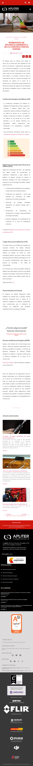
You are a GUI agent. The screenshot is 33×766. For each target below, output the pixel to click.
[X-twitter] (18, 661)
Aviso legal (15, 764)
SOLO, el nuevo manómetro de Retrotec (15, 471)
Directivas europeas (8, 362)
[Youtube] (14, 661)
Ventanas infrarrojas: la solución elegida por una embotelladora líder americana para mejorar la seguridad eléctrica (16, 606)
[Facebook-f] (22, 661)
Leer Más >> (4, 596)
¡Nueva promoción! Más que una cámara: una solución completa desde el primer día (15, 593)
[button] (3, 2)
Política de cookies (27, 764)
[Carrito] (29, 3)
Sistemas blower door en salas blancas (15, 504)
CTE (13, 282)
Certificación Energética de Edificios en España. (16, 134)
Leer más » (5, 450)
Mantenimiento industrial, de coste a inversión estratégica (14, 599)
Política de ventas (21, 764)
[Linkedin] (11, 661)
